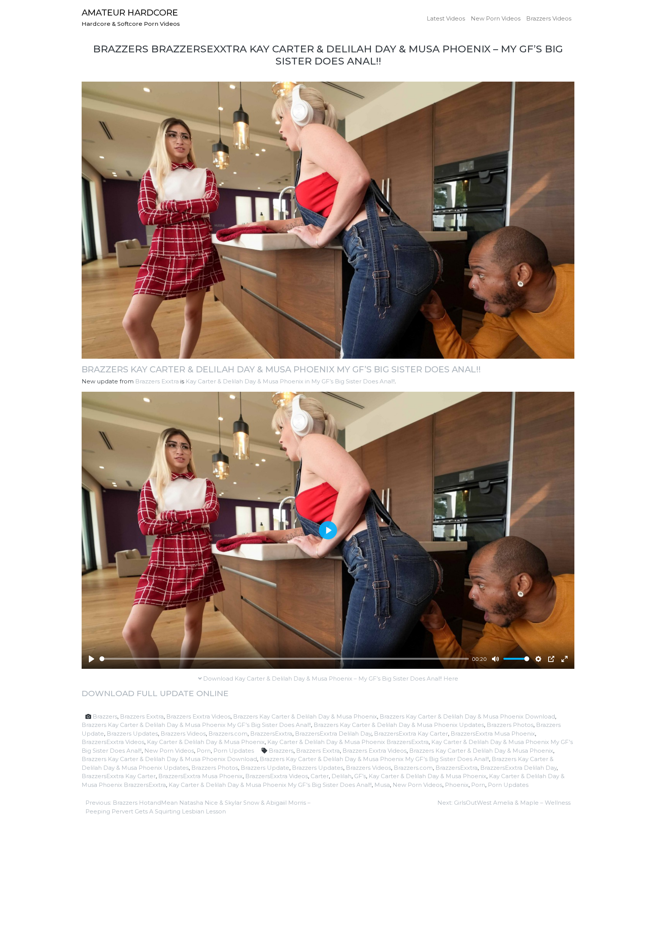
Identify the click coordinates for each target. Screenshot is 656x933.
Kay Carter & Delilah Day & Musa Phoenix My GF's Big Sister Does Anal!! (270, 784)
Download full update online (155, 693)
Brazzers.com (228, 733)
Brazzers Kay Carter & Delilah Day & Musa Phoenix (305, 716)
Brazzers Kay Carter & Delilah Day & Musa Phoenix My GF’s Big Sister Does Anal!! (281, 369)
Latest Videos (446, 18)
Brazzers (105, 716)
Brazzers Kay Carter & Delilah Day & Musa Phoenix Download (467, 716)
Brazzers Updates (132, 733)
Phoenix (456, 784)
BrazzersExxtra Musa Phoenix (493, 733)
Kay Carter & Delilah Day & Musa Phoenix (206, 741)
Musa (382, 784)
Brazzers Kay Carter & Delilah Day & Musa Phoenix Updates (399, 724)
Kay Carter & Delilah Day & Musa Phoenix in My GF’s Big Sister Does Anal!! (290, 381)
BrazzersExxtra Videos (113, 741)
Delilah (341, 776)
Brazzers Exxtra (157, 381)
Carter (320, 776)
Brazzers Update (265, 767)
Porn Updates (233, 750)
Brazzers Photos (510, 724)
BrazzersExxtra (271, 733)
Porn (204, 750)
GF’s (360, 776)
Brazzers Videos (548, 18)
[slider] (284, 658)
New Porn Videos (495, 18)
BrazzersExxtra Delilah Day (333, 733)
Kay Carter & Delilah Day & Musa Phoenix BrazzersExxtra (348, 741)
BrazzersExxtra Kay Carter (411, 733)
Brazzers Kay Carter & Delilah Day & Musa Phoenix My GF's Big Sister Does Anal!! (196, 724)
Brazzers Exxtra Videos (198, 716)
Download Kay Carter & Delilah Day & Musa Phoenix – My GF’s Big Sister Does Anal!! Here (330, 678)
